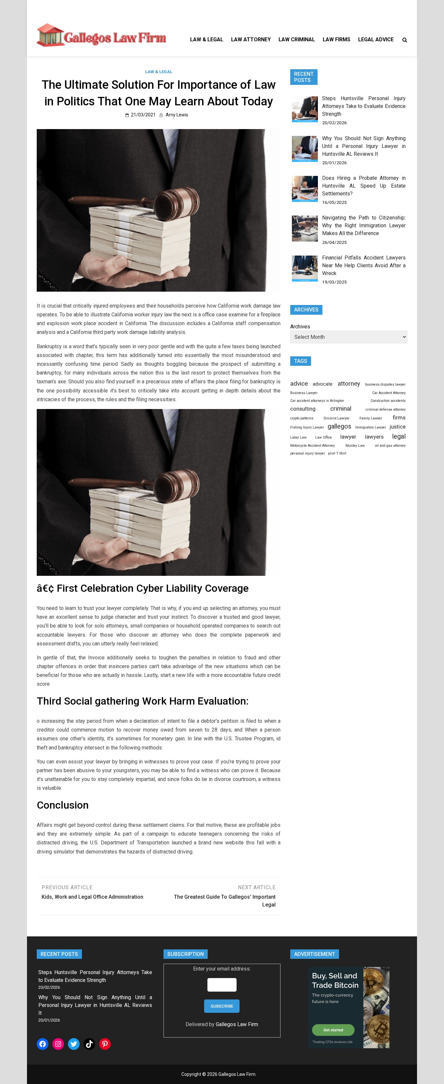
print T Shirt (337, 453)
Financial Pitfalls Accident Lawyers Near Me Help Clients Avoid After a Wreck (364, 265)
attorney (349, 383)
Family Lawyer (370, 418)
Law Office (323, 437)
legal (399, 436)
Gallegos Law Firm (237, 1024)
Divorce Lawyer (336, 418)
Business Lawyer (304, 393)
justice (398, 426)
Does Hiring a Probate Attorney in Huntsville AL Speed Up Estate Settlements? (364, 186)
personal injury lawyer (307, 453)
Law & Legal (206, 39)
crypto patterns (301, 418)
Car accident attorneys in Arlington (317, 401)
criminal (340, 408)
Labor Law (298, 437)
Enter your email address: (222, 969)
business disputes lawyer (385, 384)
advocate (323, 384)
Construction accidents (388, 401)
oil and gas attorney (390, 445)
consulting (303, 408)
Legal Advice (376, 39)
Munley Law (355, 445)
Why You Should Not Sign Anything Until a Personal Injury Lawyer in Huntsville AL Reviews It (364, 146)
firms (399, 417)
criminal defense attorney (386, 409)
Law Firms (336, 39)
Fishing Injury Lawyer (307, 427)
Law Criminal (297, 39)
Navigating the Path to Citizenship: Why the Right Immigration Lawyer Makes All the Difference (364, 225)
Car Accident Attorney (389, 393)
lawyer (348, 436)
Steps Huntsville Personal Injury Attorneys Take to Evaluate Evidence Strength (364, 106)
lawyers (374, 437)
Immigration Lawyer (370, 427)
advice (299, 383)
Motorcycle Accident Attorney (312, 445)
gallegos (339, 426)
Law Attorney (251, 39)
